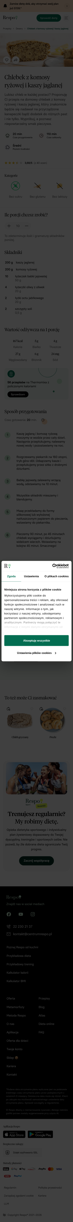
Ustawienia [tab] (31, 576)
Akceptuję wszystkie (36, 640)
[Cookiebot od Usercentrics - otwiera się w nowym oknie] (52, 566)
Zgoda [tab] (11, 576)
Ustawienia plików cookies (34, 652)
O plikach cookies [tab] (57, 576)
